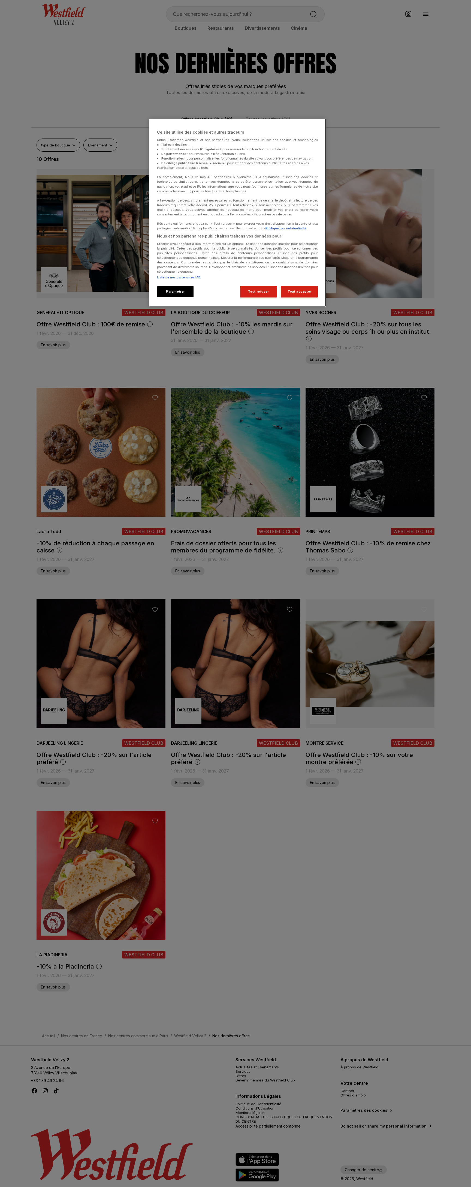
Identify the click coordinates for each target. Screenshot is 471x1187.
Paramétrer (175, 291)
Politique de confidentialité (285, 228)
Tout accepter (299, 291)
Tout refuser (258, 291)
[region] (237, 213)
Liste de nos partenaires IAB (179, 277)
